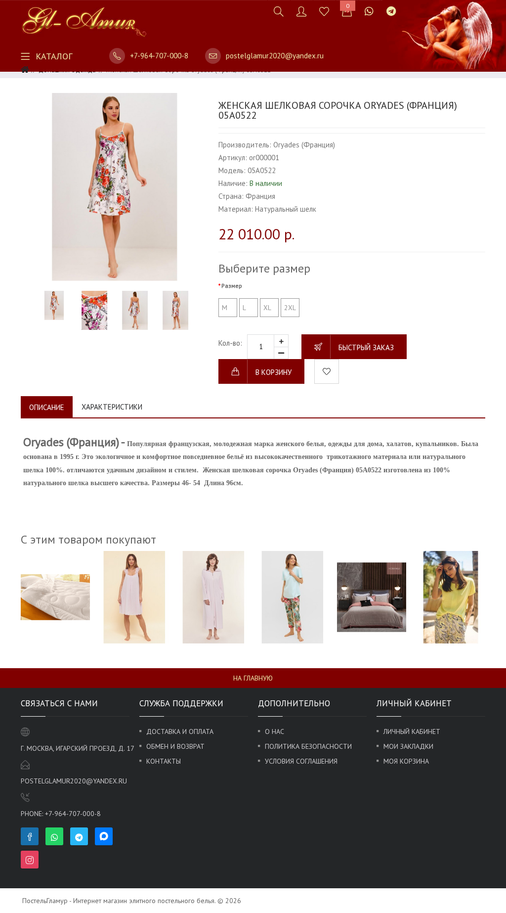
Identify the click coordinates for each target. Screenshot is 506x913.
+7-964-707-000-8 (159, 55)
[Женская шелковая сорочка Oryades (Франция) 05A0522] (115, 187)
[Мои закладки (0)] (324, 11)
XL (267, 307)
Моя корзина (406, 761)
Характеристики (112, 406)
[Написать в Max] (408, 6)
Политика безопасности (308, 746)
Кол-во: (230, 343)
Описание (46, 407)
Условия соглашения (301, 761)
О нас (274, 731)
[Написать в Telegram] (391, 11)
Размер (231, 285)
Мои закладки (408, 746)
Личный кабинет (411, 731)
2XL (290, 307)
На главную (253, 678)
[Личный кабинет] (301, 11)
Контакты (163, 761)
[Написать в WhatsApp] (369, 11)
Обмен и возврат (175, 746)
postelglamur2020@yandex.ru (275, 55)
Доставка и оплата (179, 731)
